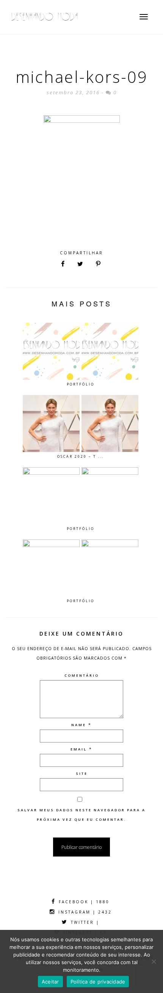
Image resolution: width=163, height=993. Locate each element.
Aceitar (50, 982)
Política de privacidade (98, 982)
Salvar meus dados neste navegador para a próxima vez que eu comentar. (81, 814)
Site (82, 773)
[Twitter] (80, 264)
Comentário (81, 675)
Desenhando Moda (44, 17)
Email (79, 749)
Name (78, 724)
